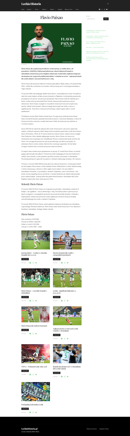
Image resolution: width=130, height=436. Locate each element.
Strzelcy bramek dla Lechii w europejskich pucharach (63, 254)
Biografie (60, 9)
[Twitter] (104, 9)
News (77, 9)
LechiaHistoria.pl (29, 429)
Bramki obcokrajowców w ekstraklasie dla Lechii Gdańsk (67, 367)
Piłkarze (44, 9)
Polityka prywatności (92, 429)
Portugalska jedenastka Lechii (32, 404)
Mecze (36, 9)
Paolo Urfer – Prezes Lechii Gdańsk (95, 47)
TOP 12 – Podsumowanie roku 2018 (34, 366)
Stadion (52, 9)
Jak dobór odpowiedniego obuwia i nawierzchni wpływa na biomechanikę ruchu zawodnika (97, 58)
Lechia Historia (31, 4)
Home (22, 9)
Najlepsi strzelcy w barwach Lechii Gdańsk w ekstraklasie (65, 329)
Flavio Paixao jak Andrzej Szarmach (34, 326)
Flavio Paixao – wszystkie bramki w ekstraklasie (34, 292)
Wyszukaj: (88, 16)
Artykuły (29, 9)
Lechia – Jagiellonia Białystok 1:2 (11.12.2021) (64, 292)
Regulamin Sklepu (104, 429)
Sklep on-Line (68, 9)
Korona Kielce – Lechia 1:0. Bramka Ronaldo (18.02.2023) (34, 254)
